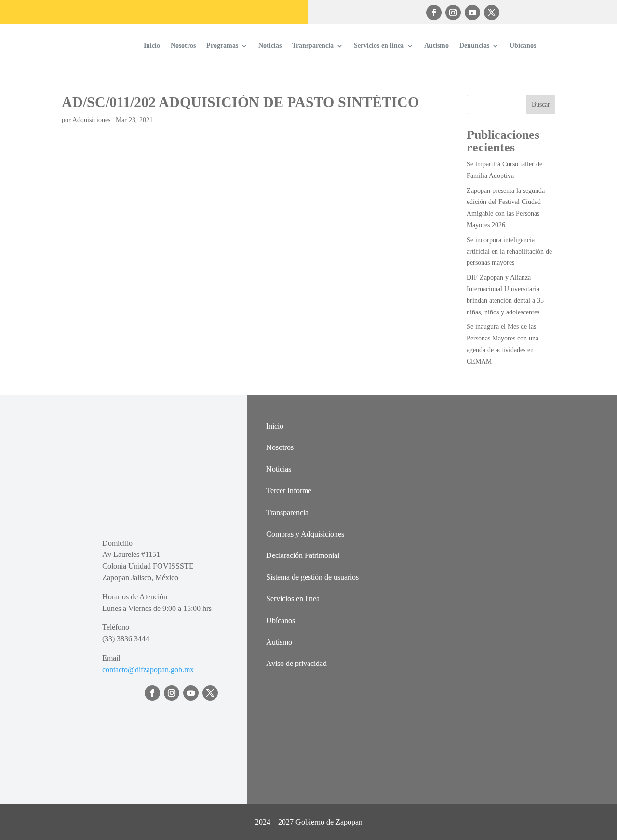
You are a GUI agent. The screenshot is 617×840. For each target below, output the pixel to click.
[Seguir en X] (491, 12)
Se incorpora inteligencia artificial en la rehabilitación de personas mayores (509, 251)
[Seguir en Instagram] (453, 12)
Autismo (436, 45)
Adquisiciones (91, 119)
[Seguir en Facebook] (434, 12)
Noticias (270, 45)
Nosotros (183, 45)
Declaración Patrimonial (302, 555)
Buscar (541, 104)
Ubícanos (523, 45)
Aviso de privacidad (296, 663)
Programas (222, 45)
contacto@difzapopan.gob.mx (148, 669)
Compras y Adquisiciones (305, 534)
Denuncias (474, 45)
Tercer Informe (288, 491)
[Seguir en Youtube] (472, 12)
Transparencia (313, 45)
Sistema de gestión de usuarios (312, 577)
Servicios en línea (379, 45)
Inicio (152, 45)
